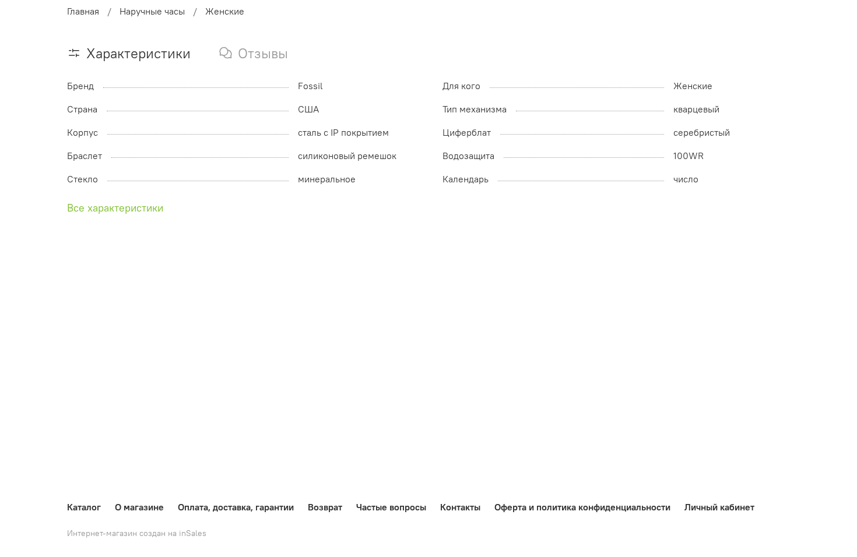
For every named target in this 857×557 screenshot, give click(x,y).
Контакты (460, 507)
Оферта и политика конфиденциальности (582, 507)
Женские (224, 11)
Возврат (325, 507)
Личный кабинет (719, 507)
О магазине (139, 507)
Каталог (84, 507)
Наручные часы (152, 11)
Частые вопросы (391, 507)
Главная (83, 11)
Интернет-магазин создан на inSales (136, 533)
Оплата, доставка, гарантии (236, 507)
